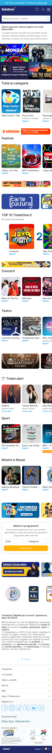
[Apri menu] (48, 10)
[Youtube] (41, 707)
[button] (26, 659)
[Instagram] (12, 707)
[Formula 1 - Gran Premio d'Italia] (14, 53)
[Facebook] (5, 707)
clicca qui (42, 2)
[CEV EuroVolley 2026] (14, 70)
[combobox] (23, 19)
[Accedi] (43, 10)
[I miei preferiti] (37, 9)
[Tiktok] (19, 707)
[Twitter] (26, 707)
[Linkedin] (34, 707)
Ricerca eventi (26, 548)
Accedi (38, 749)
